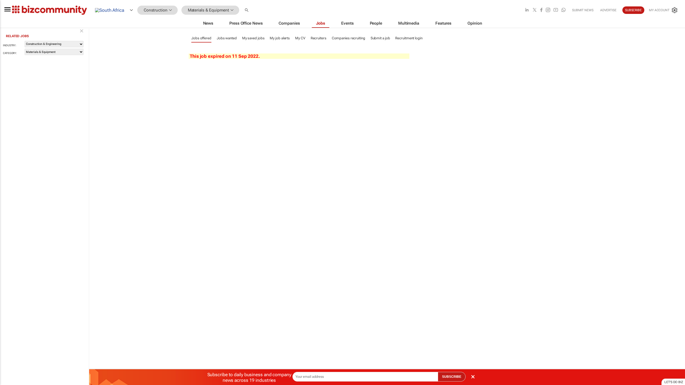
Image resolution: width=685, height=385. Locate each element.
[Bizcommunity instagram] (548, 10)
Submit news (582, 10)
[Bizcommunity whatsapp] (563, 10)
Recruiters (318, 38)
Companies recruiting (348, 38)
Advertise (608, 10)
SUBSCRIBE (451, 377)
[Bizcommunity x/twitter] (534, 10)
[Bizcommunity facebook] (541, 10)
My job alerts (280, 38)
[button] (247, 10)
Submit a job (380, 38)
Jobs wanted (227, 38)
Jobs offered (201, 38)
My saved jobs (253, 38)
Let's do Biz (673, 382)
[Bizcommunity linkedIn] (527, 10)
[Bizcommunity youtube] (556, 10)
